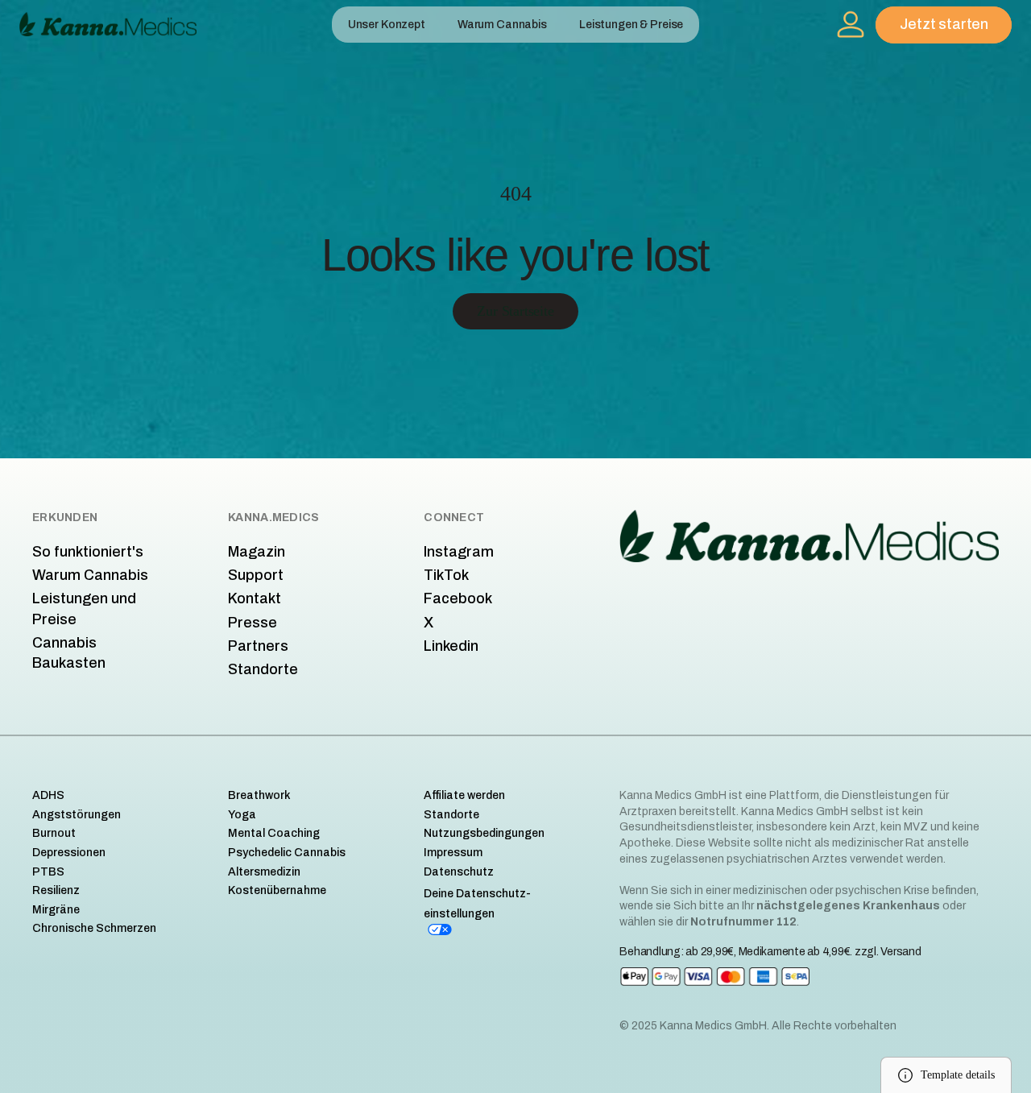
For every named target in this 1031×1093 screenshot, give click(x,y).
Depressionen (69, 853)
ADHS (48, 795)
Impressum (453, 853)
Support (256, 575)
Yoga (242, 815)
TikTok (446, 575)
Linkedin (451, 646)
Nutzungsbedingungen (484, 833)
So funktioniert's (87, 552)
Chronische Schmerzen (94, 928)
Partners (258, 646)
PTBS (48, 872)
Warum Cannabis (502, 25)
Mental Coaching (274, 833)
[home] (108, 24)
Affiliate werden (464, 795)
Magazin (256, 552)
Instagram (459, 552)
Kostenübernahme (277, 890)
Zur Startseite (515, 311)
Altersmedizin (264, 872)
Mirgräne (56, 910)
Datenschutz (459, 872)
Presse (252, 623)
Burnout (54, 833)
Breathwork (259, 795)
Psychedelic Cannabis (287, 853)
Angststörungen (76, 815)
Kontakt (254, 598)
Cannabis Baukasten (69, 653)
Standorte (263, 669)
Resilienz (56, 890)
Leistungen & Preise (631, 25)
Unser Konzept (386, 25)
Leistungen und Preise (84, 608)
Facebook (458, 598)
